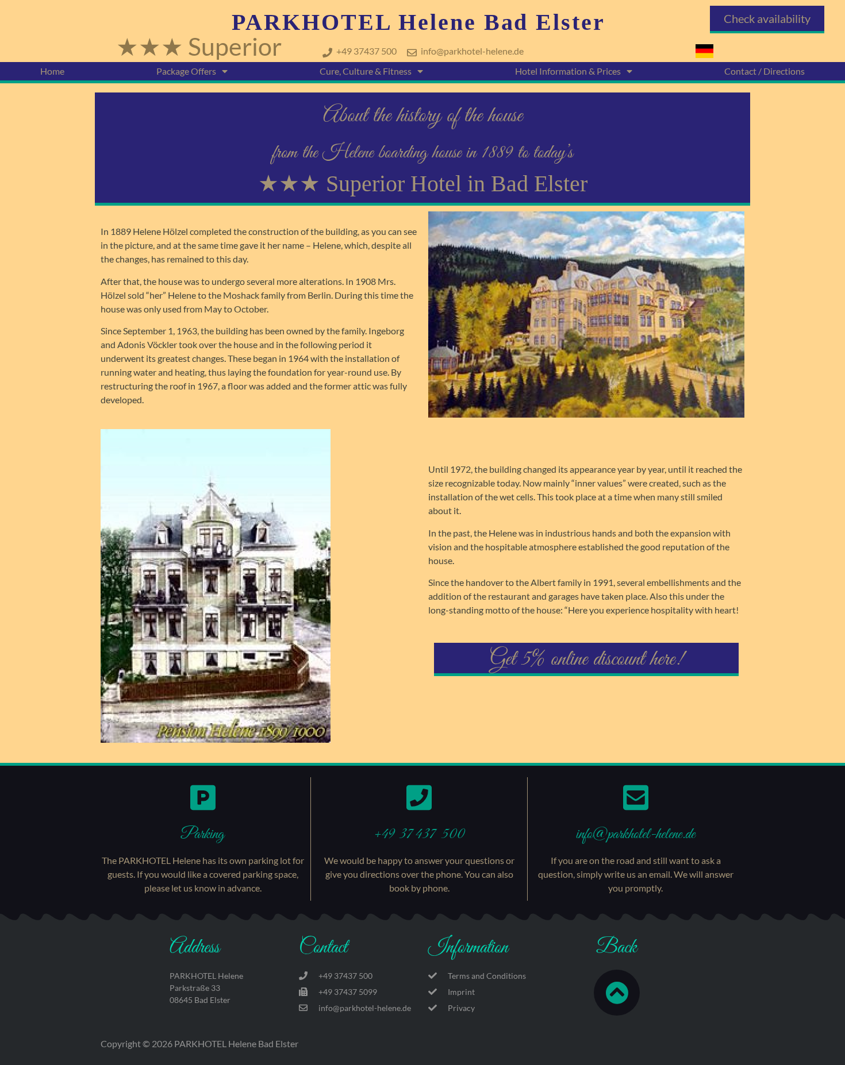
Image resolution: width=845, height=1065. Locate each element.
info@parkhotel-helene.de (635, 834)
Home (52, 70)
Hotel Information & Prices (568, 70)
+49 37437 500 (419, 834)
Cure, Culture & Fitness (366, 70)
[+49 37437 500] (419, 797)
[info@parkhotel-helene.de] (635, 797)
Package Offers (186, 70)
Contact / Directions (764, 70)
